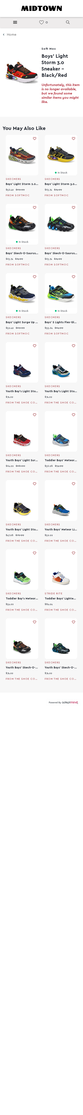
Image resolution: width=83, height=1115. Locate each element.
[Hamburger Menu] (15, 22)
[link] (41, 22)
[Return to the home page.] (41, 8)
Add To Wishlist (34, 138)
